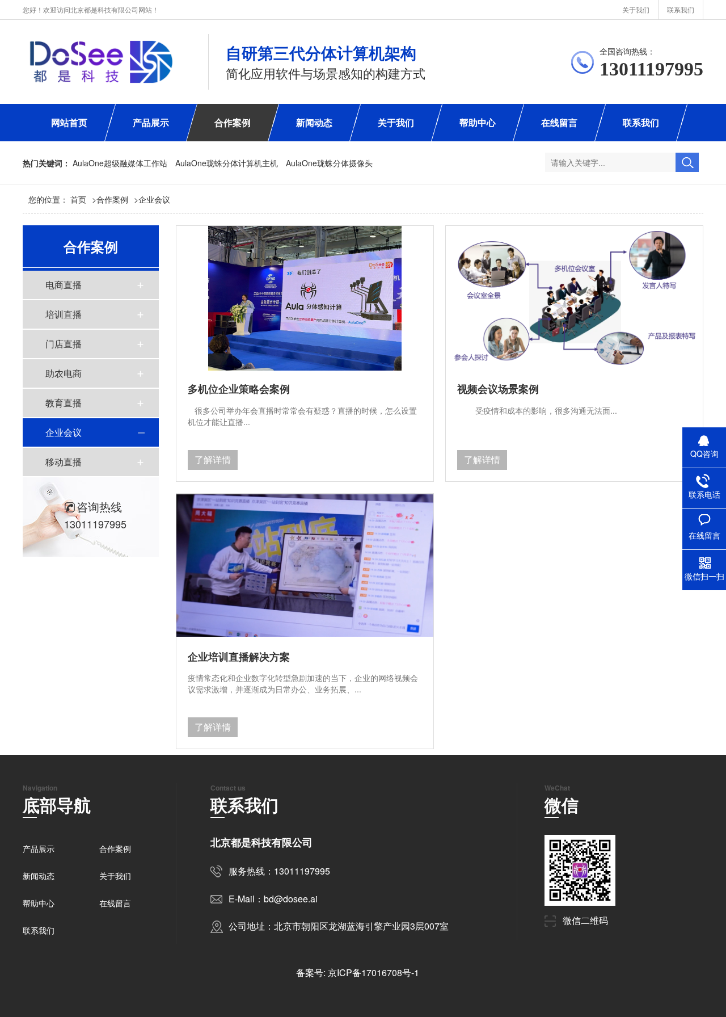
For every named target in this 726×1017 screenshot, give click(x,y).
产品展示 (151, 122)
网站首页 (69, 122)
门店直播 (63, 343)
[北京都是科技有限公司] (101, 61)
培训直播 (63, 314)
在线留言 (559, 122)
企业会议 (154, 199)
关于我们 (635, 9)
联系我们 (680, 9)
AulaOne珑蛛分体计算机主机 (226, 163)
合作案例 (232, 122)
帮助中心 (477, 122)
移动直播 (63, 461)
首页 (83, 199)
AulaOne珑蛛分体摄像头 (329, 163)
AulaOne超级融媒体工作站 (120, 163)
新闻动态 (314, 122)
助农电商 (63, 373)
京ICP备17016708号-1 (373, 972)
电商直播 (63, 284)
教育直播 (63, 402)
